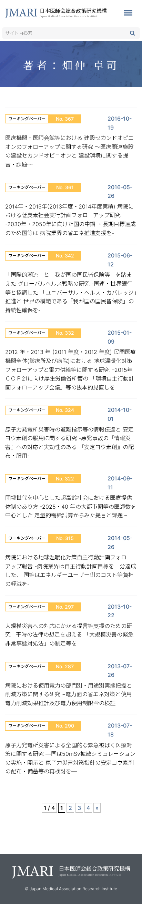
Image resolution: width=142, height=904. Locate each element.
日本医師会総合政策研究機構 (73, 12)
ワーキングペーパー (26, 118)
